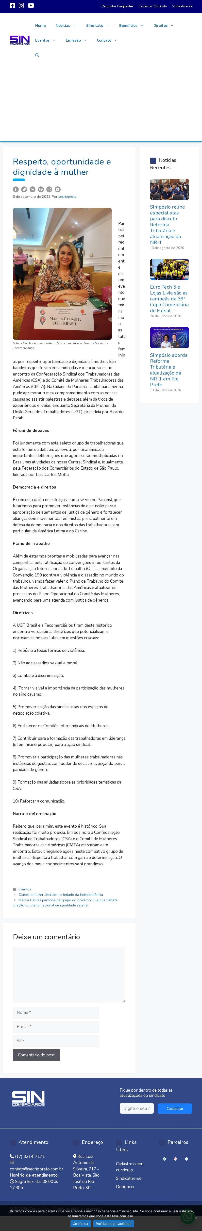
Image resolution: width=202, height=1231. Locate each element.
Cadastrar (175, 1108)
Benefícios (128, 25)
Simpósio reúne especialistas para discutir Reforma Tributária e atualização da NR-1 (167, 225)
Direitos (160, 25)
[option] (164, 1159)
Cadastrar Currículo (152, 6)
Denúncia (125, 1187)
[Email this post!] (58, 189)
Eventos (42, 40)
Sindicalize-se (182, 6)
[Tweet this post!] (24, 189)
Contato (104, 40)
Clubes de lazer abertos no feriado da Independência (60, 894)
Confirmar (80, 1224)
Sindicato (94, 25)
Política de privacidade (114, 1224)
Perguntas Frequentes (118, 6)
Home (40, 25)
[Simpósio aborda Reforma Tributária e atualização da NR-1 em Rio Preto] (169, 345)
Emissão (73, 40)
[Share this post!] (16, 189)
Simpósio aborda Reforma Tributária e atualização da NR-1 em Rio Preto (168, 370)
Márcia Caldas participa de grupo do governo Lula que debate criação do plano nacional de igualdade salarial (65, 903)
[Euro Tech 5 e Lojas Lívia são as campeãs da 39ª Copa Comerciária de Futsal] (169, 277)
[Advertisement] (101, 104)
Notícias (63, 25)
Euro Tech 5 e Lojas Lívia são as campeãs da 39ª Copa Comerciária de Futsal (169, 299)
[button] (37, 55)
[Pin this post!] (41, 189)
